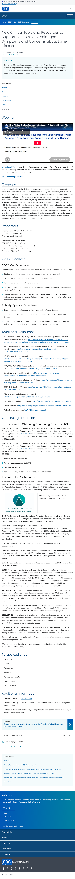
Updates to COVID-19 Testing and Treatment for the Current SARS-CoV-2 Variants (29, 773)
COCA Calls (12, 22)
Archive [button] (5, 854)
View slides (6, 167)
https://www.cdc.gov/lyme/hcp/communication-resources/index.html (44, 405)
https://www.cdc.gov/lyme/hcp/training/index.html (51, 401)
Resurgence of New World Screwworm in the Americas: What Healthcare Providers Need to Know (34, 778)
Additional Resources (8, 105)
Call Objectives (6, 101)
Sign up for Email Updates (14, 826)
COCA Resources (23, 22)
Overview (5, 92)
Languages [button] (7, 848)
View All (7, 808)
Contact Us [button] (7, 832)
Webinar (4, 88)
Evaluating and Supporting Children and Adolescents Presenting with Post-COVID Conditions (32, 769)
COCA (5, 16)
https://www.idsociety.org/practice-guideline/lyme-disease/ (34, 368)
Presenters (5, 96)
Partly (13, 747)
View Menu (34, 22)
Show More (5, 109)
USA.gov (12, 874)
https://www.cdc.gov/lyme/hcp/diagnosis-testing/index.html (27, 397)
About (4, 22)
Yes (5, 747)
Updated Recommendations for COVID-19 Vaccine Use (20, 765)
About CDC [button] (7, 837)
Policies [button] (5, 843)
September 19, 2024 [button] (12, 54)
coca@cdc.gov (26, 698)
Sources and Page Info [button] (13, 735)
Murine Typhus (8, 782)
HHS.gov (5, 874)
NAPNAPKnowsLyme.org (34, 410)
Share (70, 735)
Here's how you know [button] (9, 3)
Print (64, 735)
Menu (69, 15)
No (21, 747)
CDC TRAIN (23, 434)
